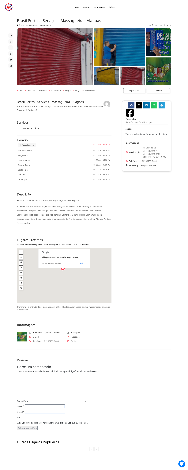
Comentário (89, 90)
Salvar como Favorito (161, 25)
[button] (131, 105)
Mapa (68, 90)
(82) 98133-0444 (52, 332)
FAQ (77, 90)
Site (18, 417)
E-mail (20, 412)
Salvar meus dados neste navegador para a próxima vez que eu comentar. (53, 423)
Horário (43, 90)
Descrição (56, 90)
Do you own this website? (51, 263)
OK (81, 263)
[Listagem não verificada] (106, 104)
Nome (20, 406)
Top (20, 90)
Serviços (31, 90)
